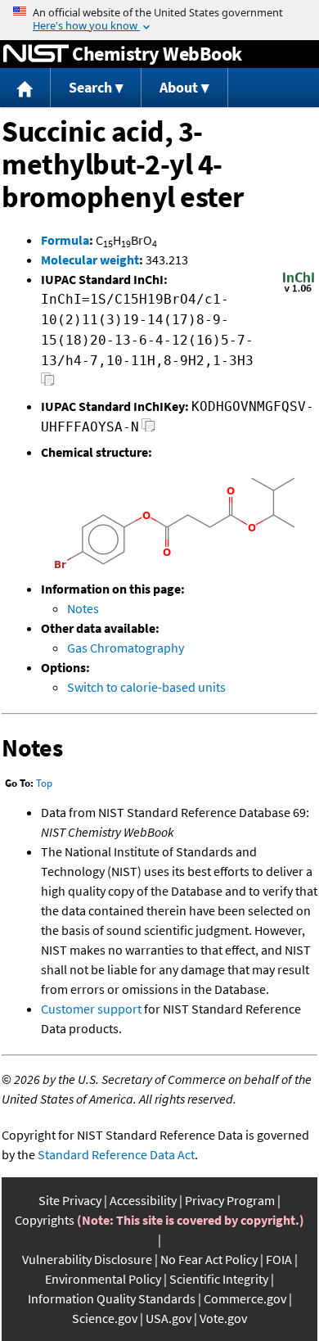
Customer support (91, 1008)
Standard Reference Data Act (116, 1154)
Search (90, 87)
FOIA (279, 1259)
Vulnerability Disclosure (87, 1259)
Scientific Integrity (218, 1279)
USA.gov (168, 1318)
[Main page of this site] (25, 88)
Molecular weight (90, 259)
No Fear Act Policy (209, 1259)
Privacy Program (230, 1200)
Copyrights (44, 1220)
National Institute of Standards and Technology (36, 54)
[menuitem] (25, 88)
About (179, 87)
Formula (65, 240)
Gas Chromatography (125, 647)
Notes (83, 608)
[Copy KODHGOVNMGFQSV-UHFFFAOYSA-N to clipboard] (148, 429)
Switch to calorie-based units (146, 687)
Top (44, 783)
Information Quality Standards (111, 1298)
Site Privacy (69, 1200)
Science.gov (104, 1318)
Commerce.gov (245, 1298)
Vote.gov (223, 1318)
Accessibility (143, 1200)
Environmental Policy (103, 1279)
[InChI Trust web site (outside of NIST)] (298, 290)
